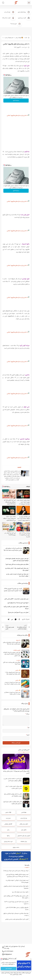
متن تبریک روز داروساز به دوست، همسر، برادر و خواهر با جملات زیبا (17, 575)
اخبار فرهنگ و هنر (9, 38)
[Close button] (31, 959)
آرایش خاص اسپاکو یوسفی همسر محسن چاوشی (16, 919)
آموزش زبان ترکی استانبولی (23, 836)
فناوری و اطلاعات (16, 650)
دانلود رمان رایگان (24, 824)
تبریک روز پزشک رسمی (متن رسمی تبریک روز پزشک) (15, 871)
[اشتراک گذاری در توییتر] (12, 619)
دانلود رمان (23, 830)
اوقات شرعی (8, 812)
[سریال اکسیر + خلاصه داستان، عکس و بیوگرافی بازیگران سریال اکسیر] (26, 781)
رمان (8, 830)
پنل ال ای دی (24, 818)
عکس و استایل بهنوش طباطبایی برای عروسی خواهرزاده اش (13, 795)
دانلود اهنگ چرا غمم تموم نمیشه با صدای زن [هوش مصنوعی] (16, 887)
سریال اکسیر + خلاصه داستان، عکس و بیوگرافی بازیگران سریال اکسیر (13, 780)
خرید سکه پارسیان (8, 841)
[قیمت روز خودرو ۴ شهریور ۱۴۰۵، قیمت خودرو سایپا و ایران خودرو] (26, 591)
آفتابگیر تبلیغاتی (8, 824)
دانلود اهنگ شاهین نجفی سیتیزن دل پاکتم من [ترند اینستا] (16, 608)
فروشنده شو (8, 968)
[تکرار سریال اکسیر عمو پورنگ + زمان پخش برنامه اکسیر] (16, 761)
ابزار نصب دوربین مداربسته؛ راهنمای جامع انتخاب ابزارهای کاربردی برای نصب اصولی (16, 559)
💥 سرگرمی (17, 670)
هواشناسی (23, 812)
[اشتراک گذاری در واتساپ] (16, 619)
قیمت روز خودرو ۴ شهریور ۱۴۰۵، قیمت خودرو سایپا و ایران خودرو (13, 590)
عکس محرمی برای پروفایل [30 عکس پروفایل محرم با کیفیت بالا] (16, 897)
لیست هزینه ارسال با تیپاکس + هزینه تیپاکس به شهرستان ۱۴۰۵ (17, 881)
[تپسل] (4, 75)
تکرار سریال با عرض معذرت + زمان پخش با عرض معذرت (14, 787)
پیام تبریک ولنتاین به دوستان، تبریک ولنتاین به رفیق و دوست (16, 914)
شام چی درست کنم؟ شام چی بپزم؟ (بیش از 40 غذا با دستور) (16, 903)
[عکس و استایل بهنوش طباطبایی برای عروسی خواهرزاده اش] (26, 796)
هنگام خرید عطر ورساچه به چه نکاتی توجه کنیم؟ (17, 564)
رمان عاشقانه (24, 841)
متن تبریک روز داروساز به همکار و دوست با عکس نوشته (12, 693)
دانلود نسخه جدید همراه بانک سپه (20, 892)
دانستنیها (18, 640)
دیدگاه (27, 714)
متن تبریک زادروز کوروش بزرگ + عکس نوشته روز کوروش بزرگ (16, 569)
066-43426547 (8, 951)
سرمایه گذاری (16, 100)
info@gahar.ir (8, 954)
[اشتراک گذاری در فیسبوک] (19, 619)
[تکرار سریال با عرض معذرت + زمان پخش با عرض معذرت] (26, 788)
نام (28, 727)
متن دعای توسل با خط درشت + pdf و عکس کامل (16, 599)
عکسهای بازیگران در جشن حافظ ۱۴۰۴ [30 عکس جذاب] (17, 908)
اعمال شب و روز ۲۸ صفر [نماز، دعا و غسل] (18, 612)
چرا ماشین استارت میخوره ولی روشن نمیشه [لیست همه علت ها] (13, 549)
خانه (26, 38)
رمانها (8, 836)
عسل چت (8, 818)
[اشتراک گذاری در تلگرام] (8, 619)
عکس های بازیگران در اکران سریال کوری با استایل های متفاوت (12, 803)
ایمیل (27, 735)
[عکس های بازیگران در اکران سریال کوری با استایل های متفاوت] (26, 804)
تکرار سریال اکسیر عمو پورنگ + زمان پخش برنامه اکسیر (16, 772)
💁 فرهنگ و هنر (19, 38)
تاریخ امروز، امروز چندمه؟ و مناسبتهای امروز (18, 603)
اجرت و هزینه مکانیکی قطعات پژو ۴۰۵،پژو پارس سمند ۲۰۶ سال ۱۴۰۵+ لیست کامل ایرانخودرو (17, 875)
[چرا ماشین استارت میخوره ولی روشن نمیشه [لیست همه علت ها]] (26, 550)
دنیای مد (18, 660)
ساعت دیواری (16, 847)
